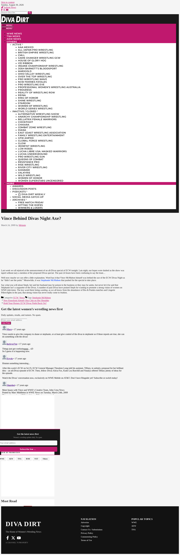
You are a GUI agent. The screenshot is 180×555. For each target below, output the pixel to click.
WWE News (14, 33)
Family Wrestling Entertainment (41, 135)
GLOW (22, 143)
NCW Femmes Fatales (32, 82)
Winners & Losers (30, 207)
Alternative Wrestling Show (38, 114)
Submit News (9, 7)
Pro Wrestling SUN (31, 156)
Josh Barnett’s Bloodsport (37, 68)
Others (12, 41)
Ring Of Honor (28, 98)
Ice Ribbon (25, 63)
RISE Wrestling (28, 164)
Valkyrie (24, 172)
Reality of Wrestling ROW (36, 92)
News (22, 297)
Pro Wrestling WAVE (32, 79)
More (10, 183)
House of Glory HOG (32, 60)
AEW (133, 526)
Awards (17, 186)
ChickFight (25, 122)
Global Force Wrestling (35, 140)
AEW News (14, 39)
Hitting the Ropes (30, 205)
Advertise (85, 522)
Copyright (85, 526)
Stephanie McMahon (41, 297)
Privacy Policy (87, 533)
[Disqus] (63, 360)
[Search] (30, 12)
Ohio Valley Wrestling (34, 74)
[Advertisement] (63, 247)
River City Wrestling (32, 167)
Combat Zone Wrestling (35, 127)
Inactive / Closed (24, 111)
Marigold (25, 71)
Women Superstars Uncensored (40, 180)
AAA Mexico (25, 47)
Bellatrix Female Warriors (37, 119)
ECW (15, 297)
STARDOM (24, 103)
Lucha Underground (33, 154)
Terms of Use (86, 540)
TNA (133, 530)
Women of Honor (30, 178)
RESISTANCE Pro (28, 162)
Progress (25, 90)
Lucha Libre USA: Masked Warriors (42, 151)
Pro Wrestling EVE (31, 84)
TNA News (13, 36)
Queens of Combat (30, 159)
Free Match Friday (31, 202)
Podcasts (19, 191)
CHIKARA (23, 124)
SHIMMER (24, 170)
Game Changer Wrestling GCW (39, 58)
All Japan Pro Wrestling (35, 50)
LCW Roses (25, 148)
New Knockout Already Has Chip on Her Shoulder (26, 300)
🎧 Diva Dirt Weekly (31, 194)
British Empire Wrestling (36, 52)
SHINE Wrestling (29, 100)
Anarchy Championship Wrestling (42, 116)
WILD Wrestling (29, 175)
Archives (18, 199)
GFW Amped (26, 138)
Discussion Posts (24, 189)
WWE (134, 522)
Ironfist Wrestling (31, 146)
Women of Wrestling (33, 106)
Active (16, 44)
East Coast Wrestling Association (42, 132)
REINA (22, 95)
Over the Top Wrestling (35, 76)
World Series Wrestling (35, 108)
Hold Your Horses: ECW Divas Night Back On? (25, 303)
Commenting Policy (89, 537)
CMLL (21, 55)
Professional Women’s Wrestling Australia (49, 87)
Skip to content (7, 2)
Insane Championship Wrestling (40, 66)
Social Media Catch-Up (28, 197)
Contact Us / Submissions (91, 530)
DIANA (22, 130)
